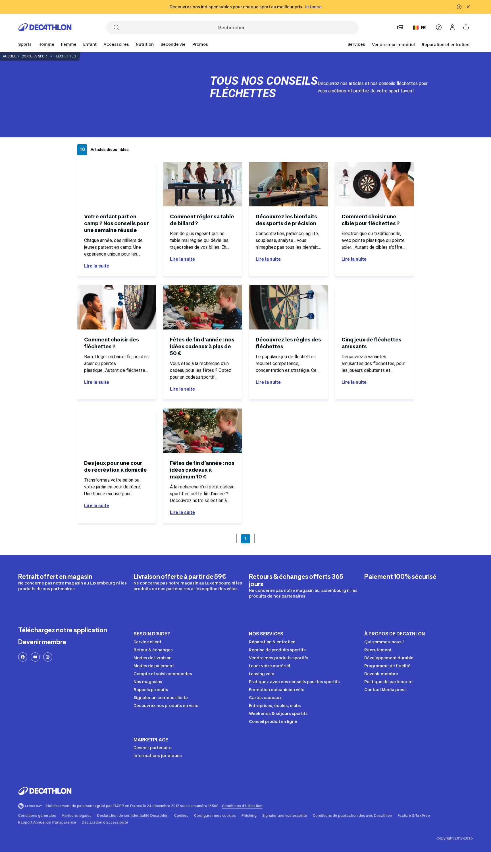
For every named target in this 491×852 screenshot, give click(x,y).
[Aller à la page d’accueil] (45, 29)
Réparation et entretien (445, 44)
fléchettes (65, 56)
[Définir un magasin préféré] (400, 27)
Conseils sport (35, 56)
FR (423, 27)
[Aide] (439, 27)
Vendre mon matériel (393, 44)
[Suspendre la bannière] (459, 6)
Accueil (9, 56)
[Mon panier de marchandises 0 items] (466, 27)
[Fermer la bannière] (468, 6)
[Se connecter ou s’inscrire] (452, 27)
